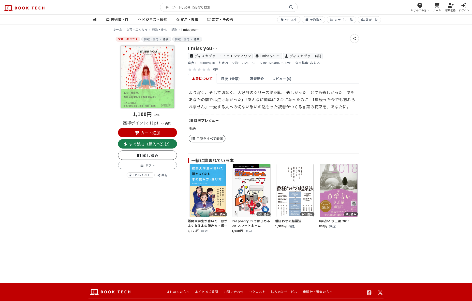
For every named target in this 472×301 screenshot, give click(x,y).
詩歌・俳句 (159, 29)
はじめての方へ (178, 291)
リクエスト (257, 291)
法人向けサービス (284, 291)
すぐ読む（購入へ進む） (150, 144)
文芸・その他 (222, 19)
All (95, 19)
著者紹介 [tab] (257, 78)
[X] (380, 292)
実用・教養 (189, 19)
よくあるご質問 (206, 291)
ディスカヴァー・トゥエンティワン (222, 55)
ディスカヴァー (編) (305, 55)
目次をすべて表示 (209, 138)
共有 (164, 175)
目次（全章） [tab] (231, 78)
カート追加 (150, 133)
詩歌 (174, 29)
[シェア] (354, 38)
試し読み (150, 155)
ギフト (149, 165)
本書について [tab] (202, 78)
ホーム (117, 29)
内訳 (167, 123)
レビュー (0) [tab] (281, 78)
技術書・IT (120, 19)
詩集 (196, 39)
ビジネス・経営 (154, 19)
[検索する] (291, 7)
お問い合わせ (234, 291)
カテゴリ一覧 (344, 19)
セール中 (291, 19)
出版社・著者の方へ (318, 291)
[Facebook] (369, 292)
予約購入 (316, 19)
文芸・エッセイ (137, 29)
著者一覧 (372, 19)
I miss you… (270, 55)
